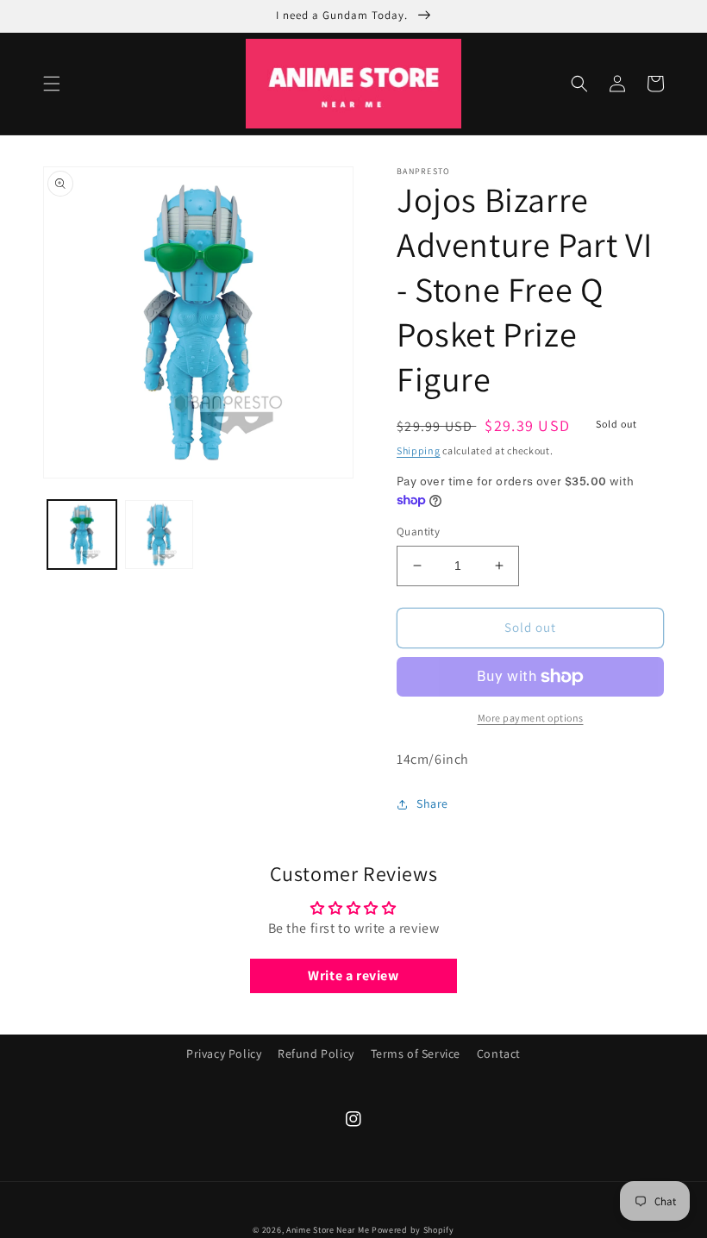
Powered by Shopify (413, 1229)
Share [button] (432, 803)
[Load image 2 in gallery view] (159, 534)
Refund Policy (316, 1053)
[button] (52, 84)
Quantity (418, 531)
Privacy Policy (223, 1053)
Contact (499, 1053)
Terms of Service (416, 1053)
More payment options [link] (531, 717)
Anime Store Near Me (327, 1229)
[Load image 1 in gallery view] (81, 534)
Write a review (353, 975)
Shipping (419, 450)
